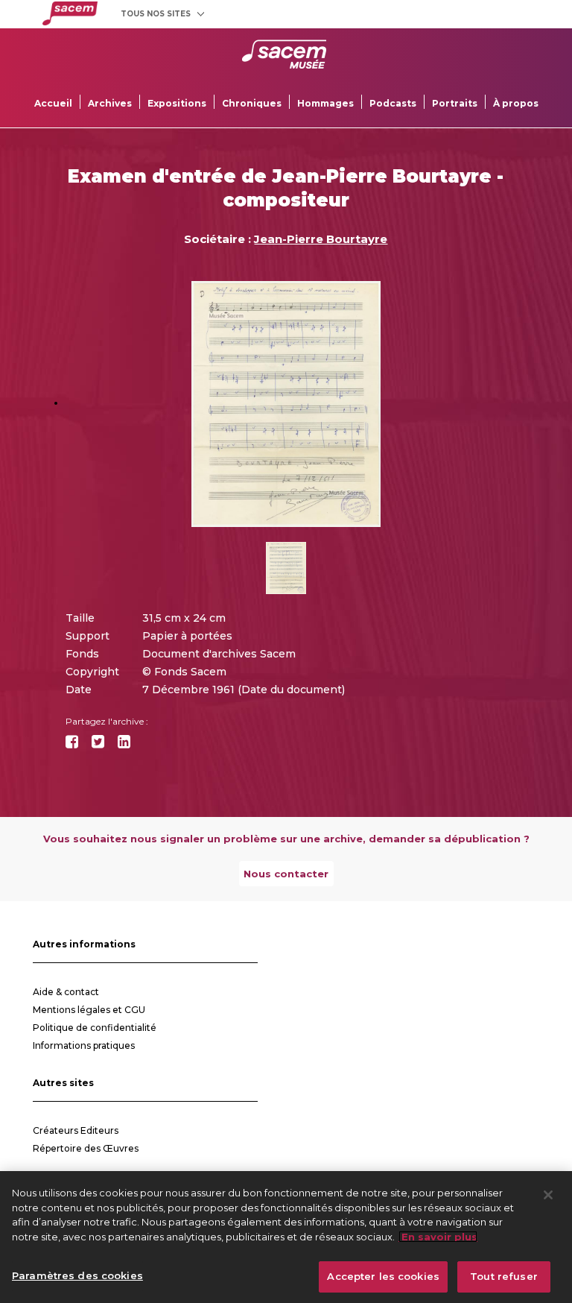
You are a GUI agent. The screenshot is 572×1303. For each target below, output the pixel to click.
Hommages (325, 103)
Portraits (454, 103)
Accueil (53, 103)
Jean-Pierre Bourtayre (320, 239)
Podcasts (392, 103)
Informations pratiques (84, 1045)
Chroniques (252, 103)
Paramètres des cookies (77, 1275)
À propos (515, 103)
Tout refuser (504, 1276)
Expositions (176, 103)
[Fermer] (548, 1195)
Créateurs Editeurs (75, 1130)
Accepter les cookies (383, 1276)
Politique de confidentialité (94, 1027)
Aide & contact (66, 991)
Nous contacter (286, 874)
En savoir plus (437, 1237)
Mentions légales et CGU (89, 1009)
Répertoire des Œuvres (86, 1148)
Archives (110, 103)
